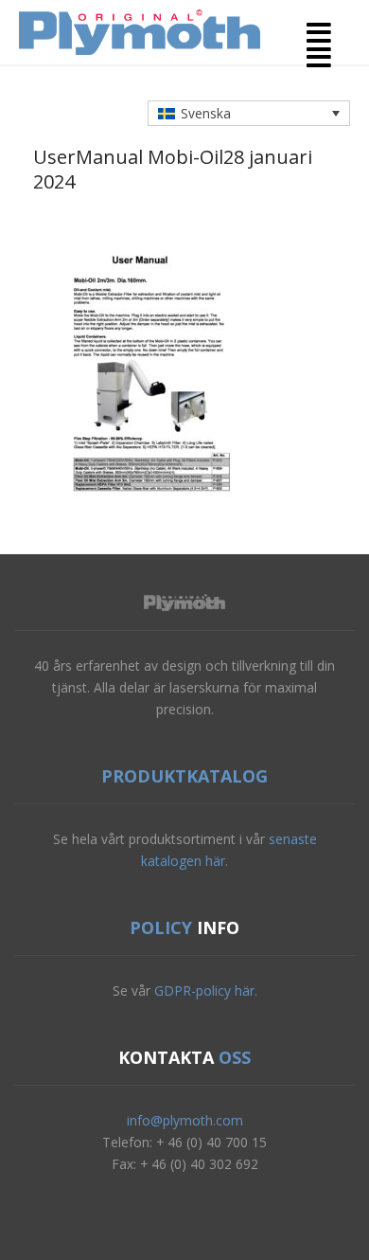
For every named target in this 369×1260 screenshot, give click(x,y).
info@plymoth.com (185, 1120)
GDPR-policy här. (205, 990)
